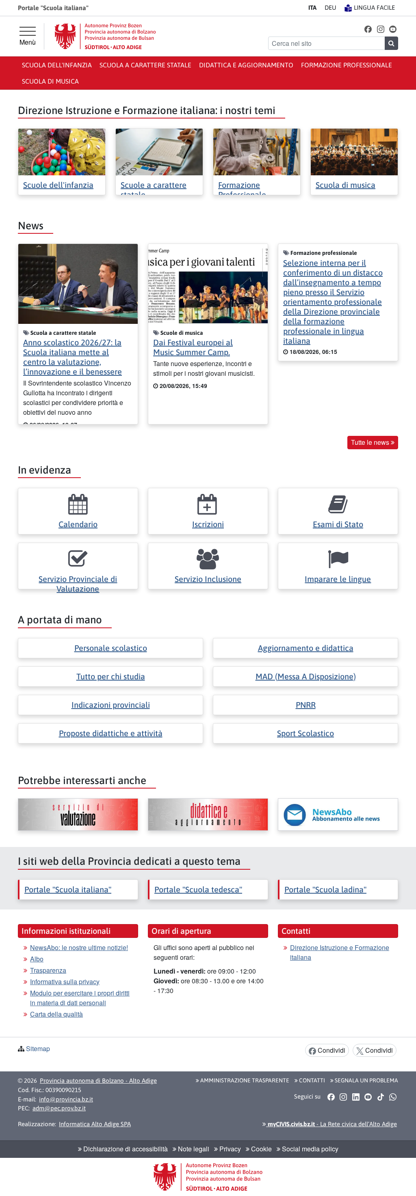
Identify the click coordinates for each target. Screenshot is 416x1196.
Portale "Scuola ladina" (325, 889)
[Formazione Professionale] (256, 151)
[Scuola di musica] (354, 151)
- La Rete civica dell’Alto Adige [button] (331, 1124)
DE (330, 7)
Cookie (260, 1148)
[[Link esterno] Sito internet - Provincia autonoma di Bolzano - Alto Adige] (105, 36)
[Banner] (78, 814)
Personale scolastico (110, 648)
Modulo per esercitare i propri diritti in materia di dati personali (80, 997)
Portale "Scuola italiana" (67, 889)
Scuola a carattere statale (145, 65)
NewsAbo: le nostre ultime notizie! (79, 947)
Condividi (330, 1050)
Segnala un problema (366, 1080)
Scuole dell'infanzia (58, 185)
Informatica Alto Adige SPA (95, 1124)
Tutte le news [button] (371, 442)
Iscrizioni (208, 524)
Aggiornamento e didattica (305, 648)
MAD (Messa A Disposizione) (306, 676)
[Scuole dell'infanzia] (61, 151)
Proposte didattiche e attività (110, 733)
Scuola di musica (50, 81)
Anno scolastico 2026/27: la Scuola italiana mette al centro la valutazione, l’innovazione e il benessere (72, 357)
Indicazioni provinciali (111, 704)
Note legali (192, 1148)
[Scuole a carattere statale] (159, 151)
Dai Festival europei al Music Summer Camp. (193, 347)
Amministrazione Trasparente (244, 1080)
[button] (368, 28)
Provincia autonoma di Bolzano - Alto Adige (98, 1080)
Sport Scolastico (305, 733)
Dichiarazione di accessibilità (125, 1148)
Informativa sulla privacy (65, 981)
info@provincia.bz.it (66, 1099)
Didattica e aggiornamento (246, 65)
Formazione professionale (346, 65)
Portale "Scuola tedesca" (198, 889)
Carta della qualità (56, 1014)
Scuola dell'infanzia (57, 65)
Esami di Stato (338, 524)
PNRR (306, 704)
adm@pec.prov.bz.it (59, 1108)
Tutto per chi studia (110, 676)
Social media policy (309, 1148)
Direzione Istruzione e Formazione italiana (339, 952)
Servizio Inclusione (208, 579)
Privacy (229, 1148)
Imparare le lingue (338, 579)
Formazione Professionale (242, 189)
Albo (36, 958)
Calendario (78, 524)
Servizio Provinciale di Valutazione (78, 583)
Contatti (311, 1080)
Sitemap (38, 1048)
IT (312, 7)
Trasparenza (48, 970)
